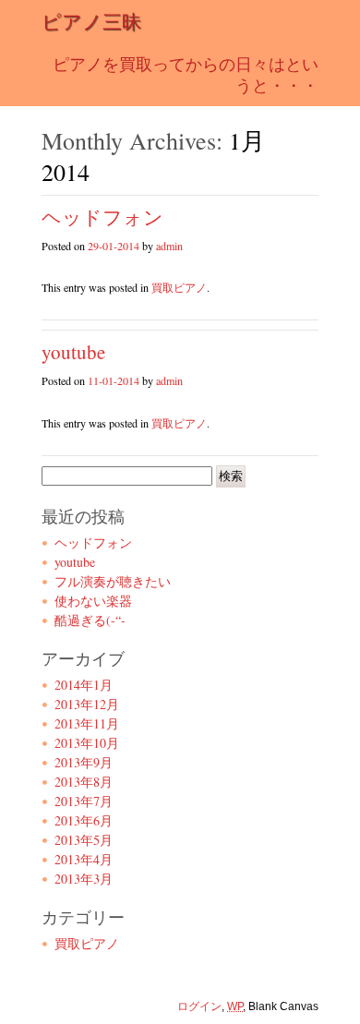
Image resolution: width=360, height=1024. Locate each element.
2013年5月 (83, 840)
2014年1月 (83, 684)
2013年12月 (86, 704)
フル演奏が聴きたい (112, 581)
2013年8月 (83, 781)
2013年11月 (86, 723)
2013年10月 (86, 743)
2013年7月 (83, 801)
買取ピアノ (179, 287)
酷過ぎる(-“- (90, 620)
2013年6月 (83, 820)
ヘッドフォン (102, 217)
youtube (73, 352)
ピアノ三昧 (91, 21)
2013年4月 (83, 859)
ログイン (199, 1006)
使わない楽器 (93, 600)
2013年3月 (83, 878)
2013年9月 (83, 762)
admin (169, 245)
